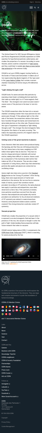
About (4, 327)
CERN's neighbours (8, 357)
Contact (4, 340)
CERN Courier (6, 373)
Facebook (5, 393)
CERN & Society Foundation (11, 360)
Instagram (5, 384)
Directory (37, 2)
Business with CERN (8, 351)
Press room (5, 370)
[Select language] (38, 7)
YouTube (5, 390)
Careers (4, 348)
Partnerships (6, 364)
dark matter (34, 64)
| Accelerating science (10, 2)
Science (4, 334)
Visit (3, 337)
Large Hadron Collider (13, 80)
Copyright (5, 418)
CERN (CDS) (13, 263)
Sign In (32, 2)
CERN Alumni (6, 367)
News (3, 331)
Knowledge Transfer (9, 354)
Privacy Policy (6, 422)
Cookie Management (8, 426)
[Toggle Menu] (31, 7)
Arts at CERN (6, 376)
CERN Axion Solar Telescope (11, 233)
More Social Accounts (9, 396)
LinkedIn (5, 387)
